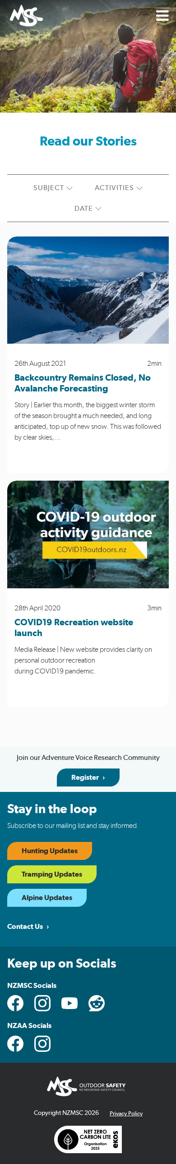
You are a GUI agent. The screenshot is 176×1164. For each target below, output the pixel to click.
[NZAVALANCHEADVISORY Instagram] (42, 1044)
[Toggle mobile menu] (162, 16)
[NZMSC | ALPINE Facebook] (15, 1044)
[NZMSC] (26, 16)
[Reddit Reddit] (96, 1003)
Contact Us (25, 926)
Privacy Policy (126, 1114)
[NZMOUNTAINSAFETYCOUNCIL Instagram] (42, 1003)
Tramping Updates (52, 874)
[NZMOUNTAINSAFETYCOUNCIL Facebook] (15, 1003)
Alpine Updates (47, 897)
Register (85, 777)
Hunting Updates (50, 851)
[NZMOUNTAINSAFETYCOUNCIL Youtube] (69, 1003)
